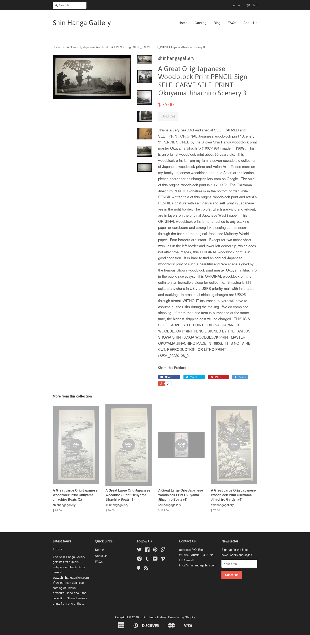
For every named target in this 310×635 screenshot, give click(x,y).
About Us (250, 22)
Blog (217, 22)
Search (100, 549)
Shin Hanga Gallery (82, 23)
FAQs (232, 22)
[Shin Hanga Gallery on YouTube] (155, 559)
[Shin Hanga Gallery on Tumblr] (147, 559)
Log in (236, 5)
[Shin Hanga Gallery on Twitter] (139, 550)
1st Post (58, 549)
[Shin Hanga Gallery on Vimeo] (163, 559)
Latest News (62, 541)
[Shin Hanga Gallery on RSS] (146, 568)
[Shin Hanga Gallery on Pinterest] (155, 550)
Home (182, 22)
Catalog (200, 22)
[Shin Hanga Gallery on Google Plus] (163, 550)
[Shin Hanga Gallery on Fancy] (138, 568)
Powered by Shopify (181, 617)
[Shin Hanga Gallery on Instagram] (139, 559)
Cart (254, 5)
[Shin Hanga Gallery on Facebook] (147, 550)
